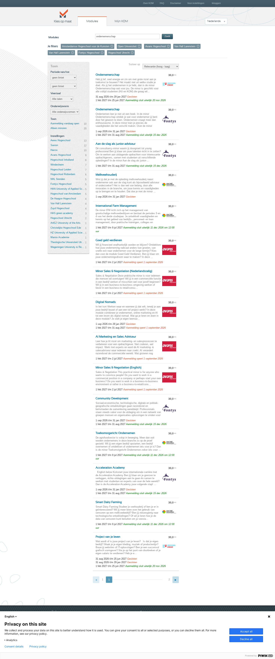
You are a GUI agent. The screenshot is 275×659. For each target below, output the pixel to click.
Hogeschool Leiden (61, 169)
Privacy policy (38, 646)
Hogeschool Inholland (62, 159)
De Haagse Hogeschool (63, 198)
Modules (92, 21)
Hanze (54, 150)
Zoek (167, 36)
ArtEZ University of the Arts (65, 222)
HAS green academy (62, 213)
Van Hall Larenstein (61, 203)
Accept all (246, 631)
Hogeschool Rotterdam (63, 174)
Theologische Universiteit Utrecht (68, 242)
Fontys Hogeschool (61, 184)
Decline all (246, 639)
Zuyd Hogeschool (60, 208)
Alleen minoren (59, 128)
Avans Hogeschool (61, 155)
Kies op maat (63, 16)
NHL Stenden (58, 179)
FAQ (162, 3)
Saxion (54, 145)
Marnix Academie (60, 237)
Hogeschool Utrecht (61, 218)
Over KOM (148, 3)
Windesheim (57, 164)
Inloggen (216, 3)
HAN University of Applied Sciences (68, 188)
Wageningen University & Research (68, 247)
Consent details (13, 646)
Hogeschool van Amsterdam (66, 193)
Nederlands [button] (214, 21)
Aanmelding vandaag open (65, 123)
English (9, 616)
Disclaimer (175, 3)
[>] (175, 579)
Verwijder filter (111, 46)
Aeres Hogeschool (60, 140)
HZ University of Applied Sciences (68, 232)
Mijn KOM (121, 21)
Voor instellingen (195, 3)
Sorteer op (134, 64)
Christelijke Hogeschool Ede (66, 227)
